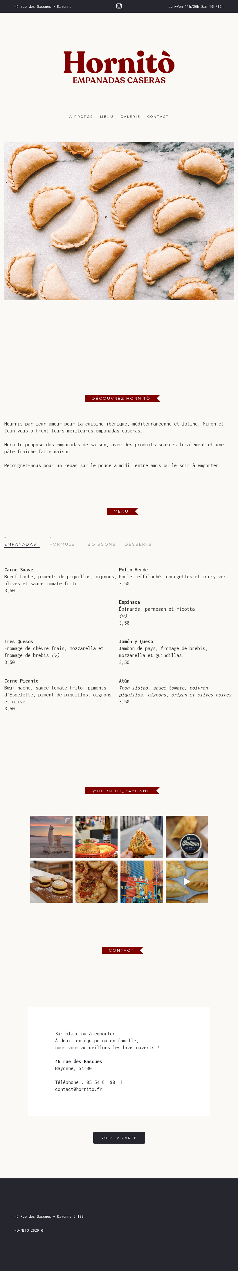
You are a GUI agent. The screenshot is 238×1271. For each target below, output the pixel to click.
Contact (158, 117)
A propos (81, 117)
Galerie (130, 117)
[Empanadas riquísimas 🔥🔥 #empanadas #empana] (141, 837)
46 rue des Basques (78, 1061)
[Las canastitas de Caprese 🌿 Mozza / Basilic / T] (96, 882)
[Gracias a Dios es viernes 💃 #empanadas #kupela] (96, 837)
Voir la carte (119, 1138)
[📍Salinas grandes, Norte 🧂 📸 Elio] (51, 837)
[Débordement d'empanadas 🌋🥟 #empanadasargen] (187, 882)
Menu (107, 117)
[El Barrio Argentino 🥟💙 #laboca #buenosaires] (141, 882)
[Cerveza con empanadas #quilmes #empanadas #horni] (187, 837)
